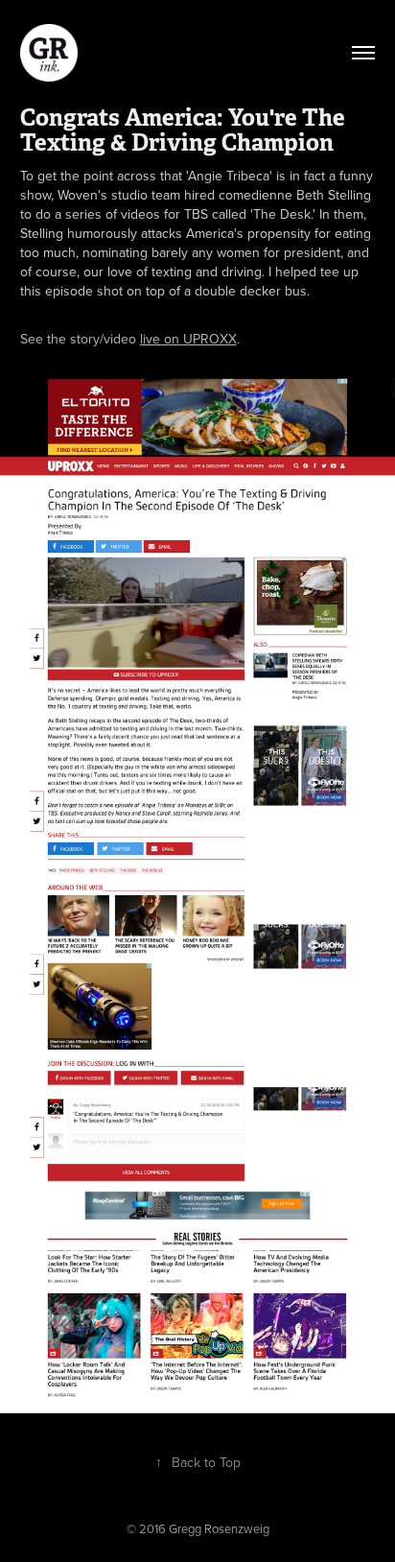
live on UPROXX (188, 338)
